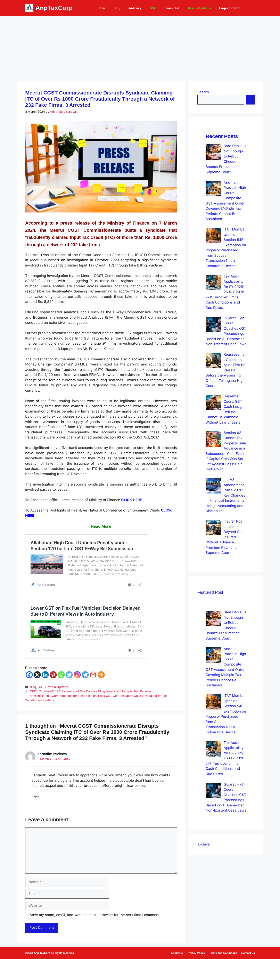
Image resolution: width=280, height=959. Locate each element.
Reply (35, 796)
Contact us (248, 953)
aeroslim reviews (52, 754)
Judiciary (135, 8)
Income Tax (172, 8)
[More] (101, 674)
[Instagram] (77, 674)
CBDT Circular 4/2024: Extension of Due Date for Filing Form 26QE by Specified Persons (90, 691)
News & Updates (199, 8)
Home (102, 8)
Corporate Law (229, 8)
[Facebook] (29, 674)
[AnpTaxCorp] (29, 8)
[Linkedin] (45, 674)
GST (153, 8)
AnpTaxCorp (54, 7)
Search (203, 92)
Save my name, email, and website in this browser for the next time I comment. (95, 915)
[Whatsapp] (61, 674)
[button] (249, 8)
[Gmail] (93, 674)
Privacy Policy (196, 953)
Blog (117, 8)
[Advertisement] (140, 46)
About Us (177, 953)
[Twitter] (69, 674)
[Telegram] (85, 674)
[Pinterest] (53, 674)
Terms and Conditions (223, 953)
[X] (37, 674)
